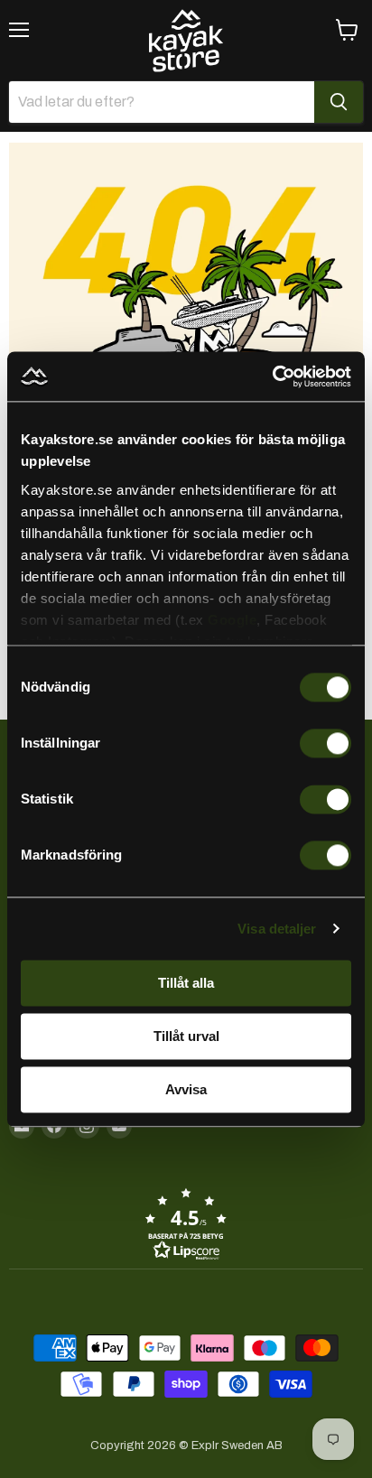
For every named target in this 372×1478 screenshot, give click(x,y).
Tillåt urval (186, 1036)
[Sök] (338, 102)
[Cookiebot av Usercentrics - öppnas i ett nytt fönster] (272, 376)
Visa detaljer (276, 928)
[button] (186, 1223)
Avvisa (186, 1089)
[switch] (325, 743)
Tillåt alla (186, 982)
